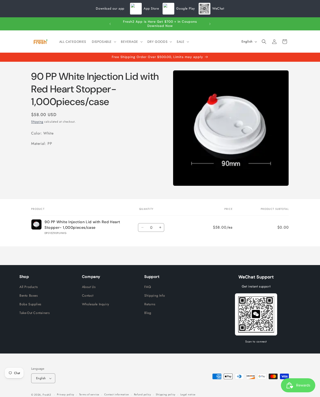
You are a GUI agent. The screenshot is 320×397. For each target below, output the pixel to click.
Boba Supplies (30, 304)
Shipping (37, 122)
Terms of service (89, 394)
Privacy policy (65, 394)
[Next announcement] (210, 23)
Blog (147, 312)
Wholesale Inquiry (95, 304)
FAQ (147, 286)
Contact (87, 295)
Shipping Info (154, 295)
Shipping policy (165, 394)
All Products (28, 286)
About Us (89, 286)
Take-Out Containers (34, 312)
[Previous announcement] (110, 23)
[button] (103, 42)
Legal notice (188, 394)
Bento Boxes (28, 295)
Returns (149, 304)
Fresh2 (47, 395)
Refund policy (142, 394)
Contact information (116, 394)
